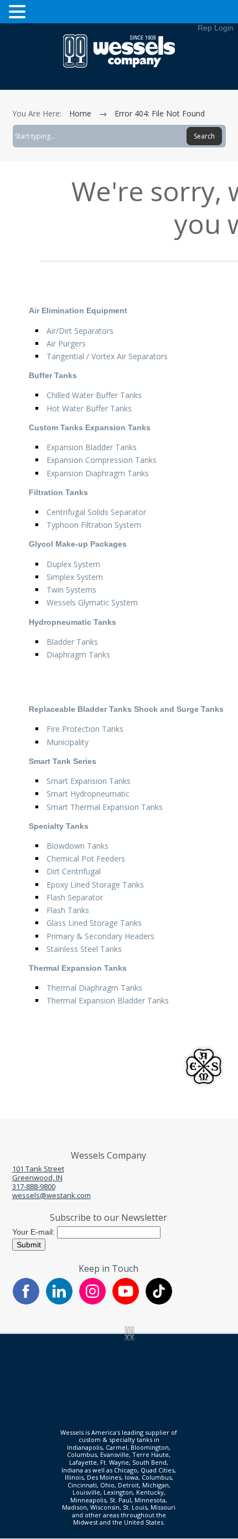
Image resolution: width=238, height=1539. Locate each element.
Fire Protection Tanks (84, 728)
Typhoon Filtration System (93, 524)
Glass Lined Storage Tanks (94, 923)
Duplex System (73, 564)
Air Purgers (66, 343)
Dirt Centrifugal (73, 871)
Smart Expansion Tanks (88, 781)
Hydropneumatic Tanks (72, 622)
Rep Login (216, 27)
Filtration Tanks (58, 492)
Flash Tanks (67, 910)
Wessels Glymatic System (92, 602)
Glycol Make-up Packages (78, 543)
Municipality (67, 742)
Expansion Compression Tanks (101, 460)
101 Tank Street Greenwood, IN (38, 1173)
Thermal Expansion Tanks (78, 968)
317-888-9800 (33, 1186)
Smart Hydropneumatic (88, 793)
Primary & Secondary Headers (100, 936)
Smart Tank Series (62, 761)
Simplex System (74, 577)
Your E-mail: (34, 1231)
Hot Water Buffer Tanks (89, 408)
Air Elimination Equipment (78, 310)
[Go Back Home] (119, 64)
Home (80, 113)
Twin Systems (71, 589)
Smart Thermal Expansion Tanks (104, 807)
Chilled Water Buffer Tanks (94, 395)
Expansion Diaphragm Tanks (97, 473)
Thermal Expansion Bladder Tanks (107, 1000)
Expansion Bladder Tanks (91, 447)
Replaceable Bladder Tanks (80, 709)
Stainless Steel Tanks (84, 949)
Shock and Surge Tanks (179, 709)
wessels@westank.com (51, 1195)
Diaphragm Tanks (78, 654)
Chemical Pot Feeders (85, 858)
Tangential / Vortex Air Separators (107, 356)
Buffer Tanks (53, 375)
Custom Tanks (56, 427)
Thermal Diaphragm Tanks (94, 987)
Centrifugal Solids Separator (96, 512)
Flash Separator (74, 897)
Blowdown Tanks (77, 845)
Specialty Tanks (59, 826)
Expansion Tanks (118, 427)
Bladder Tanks (72, 641)
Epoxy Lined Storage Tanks (95, 884)
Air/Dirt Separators (79, 330)
